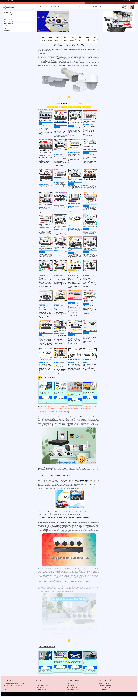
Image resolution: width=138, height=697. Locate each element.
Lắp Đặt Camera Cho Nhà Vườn (45, 182)
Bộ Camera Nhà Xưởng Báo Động (90, 330)
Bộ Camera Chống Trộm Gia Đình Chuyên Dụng (45, 205)
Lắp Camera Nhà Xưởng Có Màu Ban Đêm (60, 272)
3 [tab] (70, 30)
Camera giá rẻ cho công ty (41, 689)
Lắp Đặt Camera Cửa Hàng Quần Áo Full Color (45, 153)
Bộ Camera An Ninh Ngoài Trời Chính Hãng (74, 360)
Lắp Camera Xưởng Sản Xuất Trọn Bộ (44, 225)
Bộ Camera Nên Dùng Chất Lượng (45, 109)
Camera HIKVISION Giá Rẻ (9, 17)
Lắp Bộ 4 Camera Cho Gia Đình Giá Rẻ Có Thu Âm (60, 248)
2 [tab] (69, 30)
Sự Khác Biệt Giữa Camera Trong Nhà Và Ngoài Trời (46, 663)
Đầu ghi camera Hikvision (9, 25)
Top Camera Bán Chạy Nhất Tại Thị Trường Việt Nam (75, 662)
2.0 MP (83, 107)
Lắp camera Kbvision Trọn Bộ (105, 685)
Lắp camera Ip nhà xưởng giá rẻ (74, 150)
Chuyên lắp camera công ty (41, 685)
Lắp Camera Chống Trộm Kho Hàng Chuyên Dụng (60, 302)
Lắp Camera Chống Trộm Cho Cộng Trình (74, 332)
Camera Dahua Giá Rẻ (8, 14)
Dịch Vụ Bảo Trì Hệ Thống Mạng (60, 393)
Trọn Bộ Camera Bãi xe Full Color (74, 250)
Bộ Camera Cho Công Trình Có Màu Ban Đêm (60, 203)
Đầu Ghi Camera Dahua (8, 23)
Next (97, 21)
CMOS (90, 107)
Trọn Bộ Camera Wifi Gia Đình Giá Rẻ (75, 123)
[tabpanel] (69, 21)
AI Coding (79, 107)
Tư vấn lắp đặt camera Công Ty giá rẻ (110, 26)
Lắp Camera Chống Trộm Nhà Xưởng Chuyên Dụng (45, 272)
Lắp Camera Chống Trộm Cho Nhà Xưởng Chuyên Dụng (89, 272)
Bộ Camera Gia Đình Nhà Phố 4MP (90, 226)
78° (66, 107)
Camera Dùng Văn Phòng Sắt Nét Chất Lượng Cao (90, 301)
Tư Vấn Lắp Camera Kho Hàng (89, 393)
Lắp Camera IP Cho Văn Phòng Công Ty (45, 360)
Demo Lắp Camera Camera (130, 3)
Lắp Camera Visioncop (8, 21)
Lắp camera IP (71, 685)
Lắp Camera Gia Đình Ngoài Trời (62, 406)
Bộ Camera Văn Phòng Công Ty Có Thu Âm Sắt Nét (89, 203)
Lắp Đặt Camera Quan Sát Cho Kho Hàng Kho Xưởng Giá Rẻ (67, 408)
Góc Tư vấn (123, 3)
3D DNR (56, 107)
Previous (41, 21)
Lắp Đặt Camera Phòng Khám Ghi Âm (89, 182)
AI (59, 107)
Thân (86, 107)
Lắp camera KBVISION (8, 12)
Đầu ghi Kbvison (7, 28)
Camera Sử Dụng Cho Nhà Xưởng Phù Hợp (90, 663)
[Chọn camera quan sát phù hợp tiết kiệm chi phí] (98, 39)
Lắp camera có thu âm (72, 687)
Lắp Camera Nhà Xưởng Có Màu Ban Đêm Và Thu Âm (60, 331)
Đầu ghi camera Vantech (8, 30)
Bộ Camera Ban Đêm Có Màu (69, 103)
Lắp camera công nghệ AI (73, 683)
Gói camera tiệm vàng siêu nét (74, 300)
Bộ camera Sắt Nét (103, 689)
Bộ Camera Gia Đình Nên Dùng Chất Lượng (60, 151)
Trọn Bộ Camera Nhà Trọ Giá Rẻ (60, 179)
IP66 (53, 107)
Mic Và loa (49, 107)
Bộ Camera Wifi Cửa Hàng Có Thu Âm (89, 150)
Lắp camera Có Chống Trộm (73, 689)
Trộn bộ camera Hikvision (104, 683)
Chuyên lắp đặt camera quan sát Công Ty (111, 16)
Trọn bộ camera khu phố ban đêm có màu (74, 204)
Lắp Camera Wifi (88, 3)
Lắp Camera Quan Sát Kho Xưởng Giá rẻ (76, 406)
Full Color (74, 107)
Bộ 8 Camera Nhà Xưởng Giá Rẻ (49, 406)
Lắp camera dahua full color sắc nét (45, 121)
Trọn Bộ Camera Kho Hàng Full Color (60, 124)
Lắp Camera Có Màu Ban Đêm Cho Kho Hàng (60, 359)
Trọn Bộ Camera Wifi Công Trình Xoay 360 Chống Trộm (89, 249)
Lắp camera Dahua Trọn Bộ (104, 687)
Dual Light (62, 107)
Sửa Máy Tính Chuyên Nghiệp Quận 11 (44, 393)
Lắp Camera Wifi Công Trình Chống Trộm (44, 302)
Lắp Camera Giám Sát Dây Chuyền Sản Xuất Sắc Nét (75, 181)
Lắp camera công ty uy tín (41, 683)
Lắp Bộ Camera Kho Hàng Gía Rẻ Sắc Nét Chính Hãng (89, 360)
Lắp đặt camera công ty (41, 687)
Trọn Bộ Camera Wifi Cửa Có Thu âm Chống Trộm (75, 225)
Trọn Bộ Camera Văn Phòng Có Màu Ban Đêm (89, 122)
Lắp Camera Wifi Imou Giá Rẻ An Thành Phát (75, 395)
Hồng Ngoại (70, 107)
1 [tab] (67, 30)
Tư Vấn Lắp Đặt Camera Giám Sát (113, 3)
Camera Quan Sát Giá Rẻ (103, 3)
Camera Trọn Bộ (94, 3)
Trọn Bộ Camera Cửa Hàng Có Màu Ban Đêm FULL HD (74, 272)
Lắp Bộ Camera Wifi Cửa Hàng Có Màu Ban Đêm (60, 227)
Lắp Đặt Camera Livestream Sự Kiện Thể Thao (60, 662)
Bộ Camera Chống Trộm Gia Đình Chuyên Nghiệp (45, 249)
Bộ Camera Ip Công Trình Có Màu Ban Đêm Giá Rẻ (45, 332)
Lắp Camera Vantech (8, 19)
